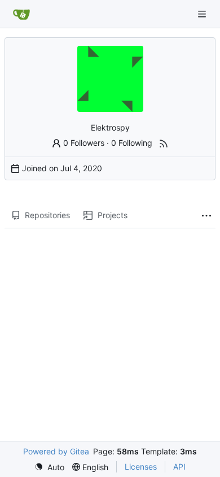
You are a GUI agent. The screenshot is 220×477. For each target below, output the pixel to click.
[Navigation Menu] (203, 14)
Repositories (47, 215)
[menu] (49, 467)
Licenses (141, 466)
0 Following (131, 143)
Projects (112, 215)
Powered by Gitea (56, 451)
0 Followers (83, 143)
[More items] (206, 216)
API (179, 466)
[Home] (21, 14)
